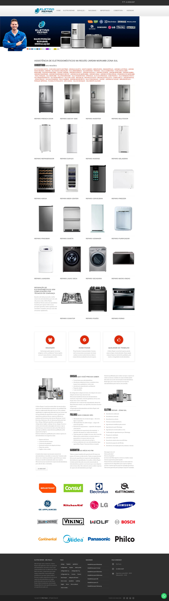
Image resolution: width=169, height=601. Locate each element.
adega (62, 564)
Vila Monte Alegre (93, 81)
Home (58, 10)
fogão (62, 584)
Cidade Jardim (62, 72)
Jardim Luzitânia (120, 69)
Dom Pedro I (113, 76)
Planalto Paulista (55, 81)
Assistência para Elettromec (95, 575)
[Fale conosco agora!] (164, 596)
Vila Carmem (64, 79)
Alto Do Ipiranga (100, 76)
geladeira (75, 564)
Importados (105, 10)
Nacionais (92, 10)
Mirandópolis (125, 79)
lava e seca (64, 581)
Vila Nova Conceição (60, 71)
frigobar (68, 564)
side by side (78, 567)
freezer (79, 574)
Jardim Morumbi (115, 72)
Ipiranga (89, 76)
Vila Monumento (57, 77)
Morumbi (37, 72)
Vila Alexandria (52, 79)
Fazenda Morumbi (49, 72)
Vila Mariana (88, 71)
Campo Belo (117, 77)
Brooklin (79, 77)
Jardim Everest (75, 72)
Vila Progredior (64, 76)
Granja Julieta (75, 69)
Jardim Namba (128, 72)
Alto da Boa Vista (41, 69)
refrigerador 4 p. (65, 574)
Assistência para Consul (94, 568)
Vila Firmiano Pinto (126, 76)
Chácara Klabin (121, 71)
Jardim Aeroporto (77, 79)
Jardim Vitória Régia (108, 74)
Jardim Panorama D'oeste (59, 74)
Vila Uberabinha (75, 71)
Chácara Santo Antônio (58, 69)
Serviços (80, 10)
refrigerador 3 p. (76, 571)
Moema (48, 71)
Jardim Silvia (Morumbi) (79, 74)
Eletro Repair (69, 10)
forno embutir (74, 584)
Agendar (130, 10)
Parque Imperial (40, 81)
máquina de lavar (73, 577)
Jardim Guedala (89, 72)
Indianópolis (108, 69)
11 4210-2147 (130, 2)
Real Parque (40, 76)
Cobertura (118, 10)
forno (67, 584)
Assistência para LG (93, 582)
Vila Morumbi (51, 76)
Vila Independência (41, 77)
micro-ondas (64, 587)
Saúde (101, 79)
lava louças (64, 577)
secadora (71, 581)
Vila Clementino (107, 71)
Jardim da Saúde (112, 79)
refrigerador (64, 567)
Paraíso (97, 71)
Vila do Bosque (79, 81)
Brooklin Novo (90, 77)
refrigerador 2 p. (65, 571)
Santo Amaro (87, 69)
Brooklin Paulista (104, 77)
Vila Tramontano (78, 76)
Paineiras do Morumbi (126, 74)
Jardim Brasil (128, 77)
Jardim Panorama (41, 74)
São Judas (68, 81)
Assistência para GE (93, 579)
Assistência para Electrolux (95, 571)
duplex (71, 567)
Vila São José (70, 77)
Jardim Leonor (102, 72)
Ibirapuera (97, 69)
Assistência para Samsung (95, 586)
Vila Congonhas (92, 79)
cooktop (78, 581)
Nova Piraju (39, 79)
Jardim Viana (94, 74)
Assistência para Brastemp (95, 564)
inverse (73, 574)
